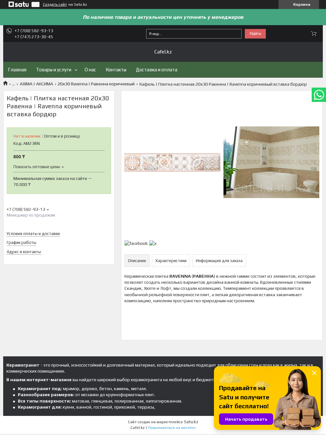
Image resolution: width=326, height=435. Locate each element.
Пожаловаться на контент (172, 427)
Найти (255, 33)
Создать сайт (55, 4)
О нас (90, 69)
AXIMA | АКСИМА (36, 83)
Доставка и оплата (156, 69)
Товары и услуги (53, 69)
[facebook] (136, 243)
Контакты (116, 69)
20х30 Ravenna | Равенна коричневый (96, 83)
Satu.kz (191, 421)
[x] (153, 243)
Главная (17, 69)
